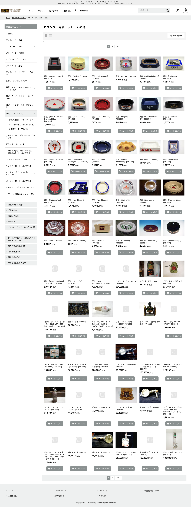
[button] (75, 11)
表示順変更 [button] (177, 36)
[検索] (167, 10)
